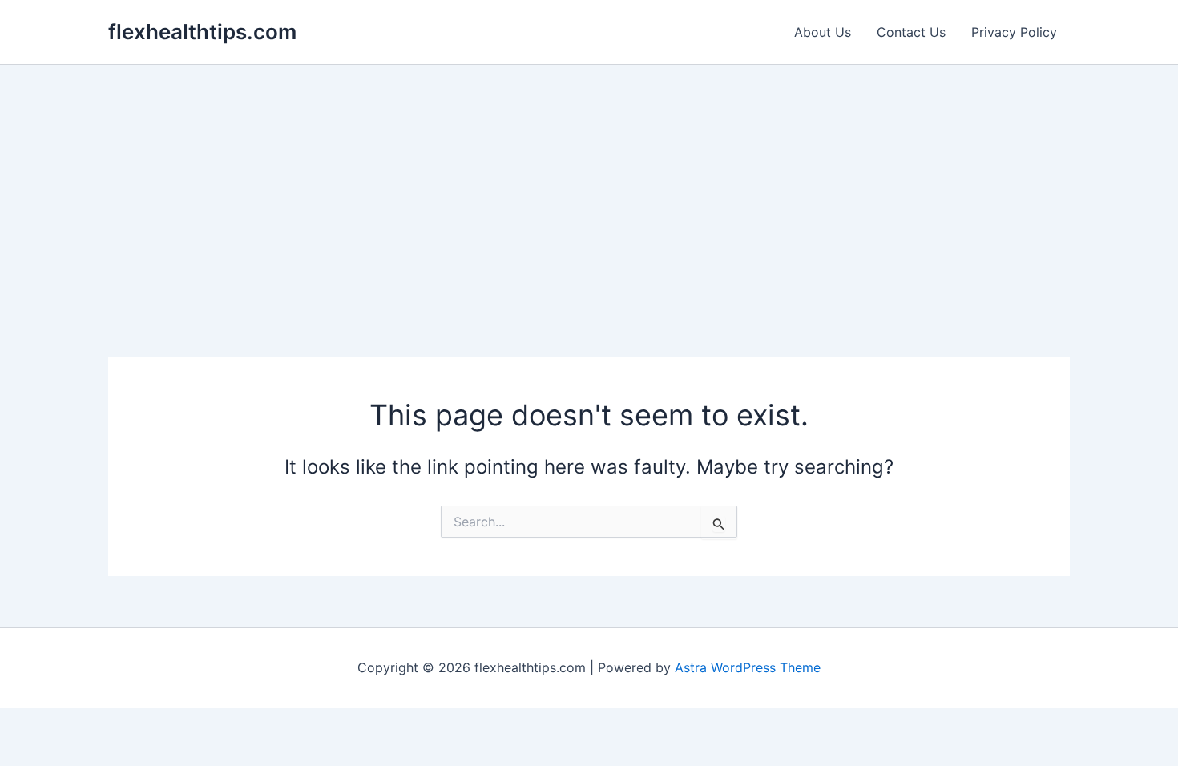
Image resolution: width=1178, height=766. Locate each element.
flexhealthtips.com (202, 31)
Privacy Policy (1014, 32)
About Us (822, 32)
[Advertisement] (589, 185)
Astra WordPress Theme (748, 667)
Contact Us (911, 32)
